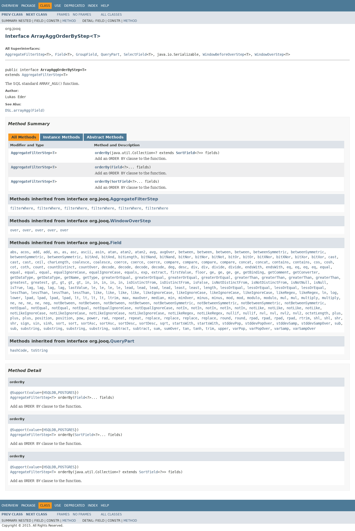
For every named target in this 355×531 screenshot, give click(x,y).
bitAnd (91, 257)
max (125, 298)
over (14, 230)
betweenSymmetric (270, 252)
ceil (39, 262)
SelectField (135, 54)
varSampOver (304, 328)
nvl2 (284, 313)
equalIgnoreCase (69, 272)
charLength (58, 262)
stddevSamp (286, 323)
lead (128, 288)
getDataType (21, 277)
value (34, 392)
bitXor (301, 257)
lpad (29, 298)
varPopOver (259, 328)
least (179, 288)
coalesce (81, 262)
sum (157, 328)
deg (171, 267)
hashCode (18, 350)
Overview (10, 6)
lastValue (77, 288)
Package (28, 6)
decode (108, 267)
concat (245, 262)
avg (152, 252)
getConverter (305, 272)
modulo (253, 298)
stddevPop (231, 323)
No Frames (82, 14)
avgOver (167, 252)
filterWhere (21, 208)
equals (130, 272)
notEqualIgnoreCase (112, 308)
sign (25, 323)
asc (73, 252)
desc (183, 267)
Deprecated (74, 6)
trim (210, 328)
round (225, 318)
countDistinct (61, 267)
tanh (197, 328)
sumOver (171, 328)
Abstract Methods (105, 137)
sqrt (164, 323)
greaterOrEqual (116, 277)
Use (58, 6)
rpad (253, 318)
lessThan (18, 292)
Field (60, 54)
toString (39, 350)
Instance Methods (61, 137)
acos (25, 252)
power (92, 318)
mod (229, 298)
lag (30, 288)
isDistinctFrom (141, 282)
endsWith (253, 267)
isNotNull (300, 282)
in (87, 282)
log (333, 292)
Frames (63, 14)
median (158, 298)
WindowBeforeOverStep (223, 54)
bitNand (148, 257)
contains (280, 262)
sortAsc (88, 323)
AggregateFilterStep (25, 54)
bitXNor (265, 257)
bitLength (127, 257)
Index (93, 6)
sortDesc (126, 323)
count (38, 267)
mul (283, 298)
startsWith (182, 323)
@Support (18, 392)
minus (202, 298)
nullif (232, 313)
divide (218, 267)
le (93, 288)
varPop (239, 328)
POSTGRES (66, 392)
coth (25, 267)
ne (12, 303)
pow (80, 318)
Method (69, 21)
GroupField (86, 54)
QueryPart (110, 54)
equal (325, 267)
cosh (328, 262)
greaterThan (246, 277)
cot (13, 267)
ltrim (113, 298)
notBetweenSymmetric (173, 303)
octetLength (316, 313)
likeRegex (285, 292)
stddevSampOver (315, 323)
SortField (185, 153)
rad (105, 318)
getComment (278, 272)
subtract (120, 328)
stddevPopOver (258, 323)
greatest (18, 282)
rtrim (304, 318)
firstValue (180, 272)
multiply (309, 298)
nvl (263, 313)
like (97, 292)
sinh (47, 323)
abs (13, 252)
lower (15, 298)
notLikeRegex (180, 313)
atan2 (125, 252)
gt (54, 282)
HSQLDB (49, 392)
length (209, 288)
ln (324, 292)
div (194, 267)
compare (171, 262)
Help (105, 6)
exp (144, 272)
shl (317, 318)
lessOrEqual (231, 288)
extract (159, 272)
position (43, 318)
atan (112, 252)
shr (337, 318)
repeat (118, 318)
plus (336, 313)
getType (90, 277)
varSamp (281, 328)
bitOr (233, 257)
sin (36, 323)
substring (30, 328)
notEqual (18, 308)
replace (152, 318)
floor (200, 272)
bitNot (218, 257)
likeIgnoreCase (157, 292)
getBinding (253, 272)
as (56, 252)
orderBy (102, 153)
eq (289, 267)
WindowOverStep (269, 54)
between (186, 252)
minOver (186, 298)
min (171, 298)
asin (99, 252)
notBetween (64, 303)
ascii (86, 252)
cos (317, 262)
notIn (181, 308)
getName (71, 277)
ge (212, 272)
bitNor (185, 257)
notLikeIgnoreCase (27, 313)
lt (77, 298)
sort (60, 323)
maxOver (140, 298)
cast (332, 257)
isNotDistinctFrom (229, 282)
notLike (256, 308)
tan (186, 328)
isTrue (16, 288)
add (36, 252)
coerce (120, 262)
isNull (320, 282)
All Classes (111, 14)
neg (46, 303)
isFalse (200, 282)
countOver (88, 267)
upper (223, 328)
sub (337, 323)
